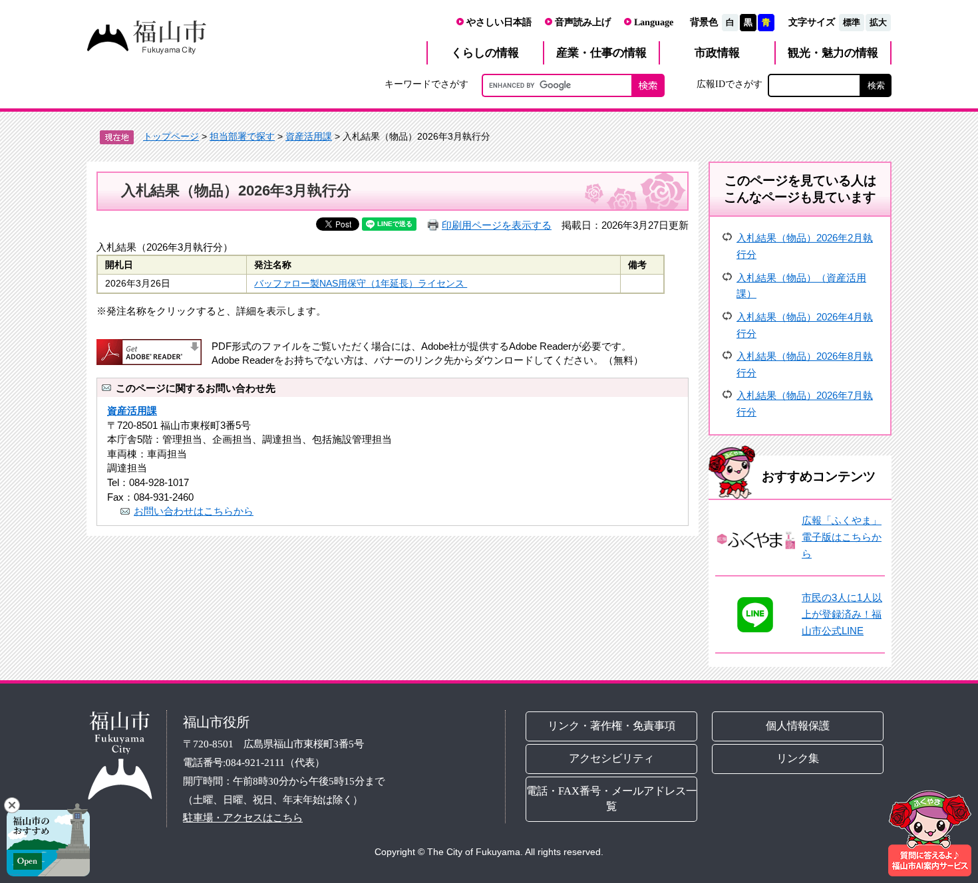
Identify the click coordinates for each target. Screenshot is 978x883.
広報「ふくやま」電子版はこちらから (842, 537)
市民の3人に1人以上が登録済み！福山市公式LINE (842, 614)
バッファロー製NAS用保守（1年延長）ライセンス (360, 284)
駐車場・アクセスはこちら (243, 817)
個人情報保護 (798, 725)
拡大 (878, 22)
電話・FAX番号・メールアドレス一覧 (611, 799)
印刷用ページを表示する (497, 225)
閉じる (12, 805)
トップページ (171, 136)
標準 (851, 22)
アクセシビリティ (611, 758)
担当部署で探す (242, 136)
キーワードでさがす (426, 83)
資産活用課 (308, 136)
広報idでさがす (729, 83)
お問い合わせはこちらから (193, 511)
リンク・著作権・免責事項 (611, 725)
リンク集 (798, 758)
